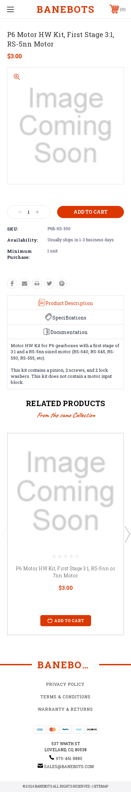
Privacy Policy (65, 684)
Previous (4, 533)
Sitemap (100, 786)
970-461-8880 (69, 758)
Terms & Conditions (65, 696)
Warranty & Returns (65, 709)
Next (127, 533)
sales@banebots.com (69, 766)
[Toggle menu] (19, 9)
